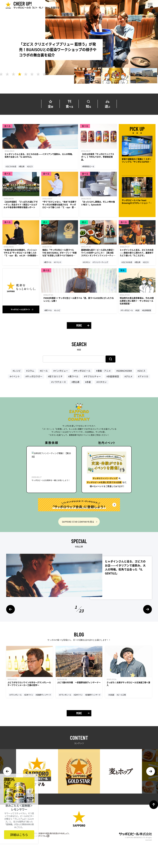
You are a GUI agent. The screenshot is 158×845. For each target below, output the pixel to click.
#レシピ (17, 370)
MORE (79, 325)
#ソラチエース (58, 382)
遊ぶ (107, 106)
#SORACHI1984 (124, 370)
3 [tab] (13, 74)
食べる (69, 106)
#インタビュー (60, 370)
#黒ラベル (73, 376)
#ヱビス (141, 370)
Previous (10, 609)
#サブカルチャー (92, 376)
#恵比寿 (75, 382)
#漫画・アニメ (103, 370)
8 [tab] (44, 74)
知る (88, 106)
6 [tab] (32, 74)
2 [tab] (7, 74)
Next (147, 609)
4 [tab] (19, 74)
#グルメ (128, 376)
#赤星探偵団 (113, 376)
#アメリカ (143, 376)
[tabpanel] (87, 76)
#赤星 (88, 382)
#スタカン (102, 382)
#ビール (44, 370)
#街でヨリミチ (55, 376)
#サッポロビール (82, 370)
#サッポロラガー (34, 376)
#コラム (30, 370)
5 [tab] (26, 74)
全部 (50, 106)
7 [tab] (38, 74)
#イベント (15, 376)
